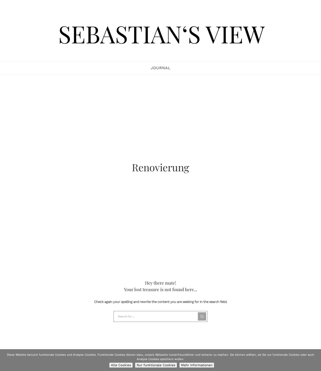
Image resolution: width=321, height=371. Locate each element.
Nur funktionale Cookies (156, 365)
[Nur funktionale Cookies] (315, 360)
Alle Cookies (121, 365)
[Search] (202, 316)
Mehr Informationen (196, 365)
